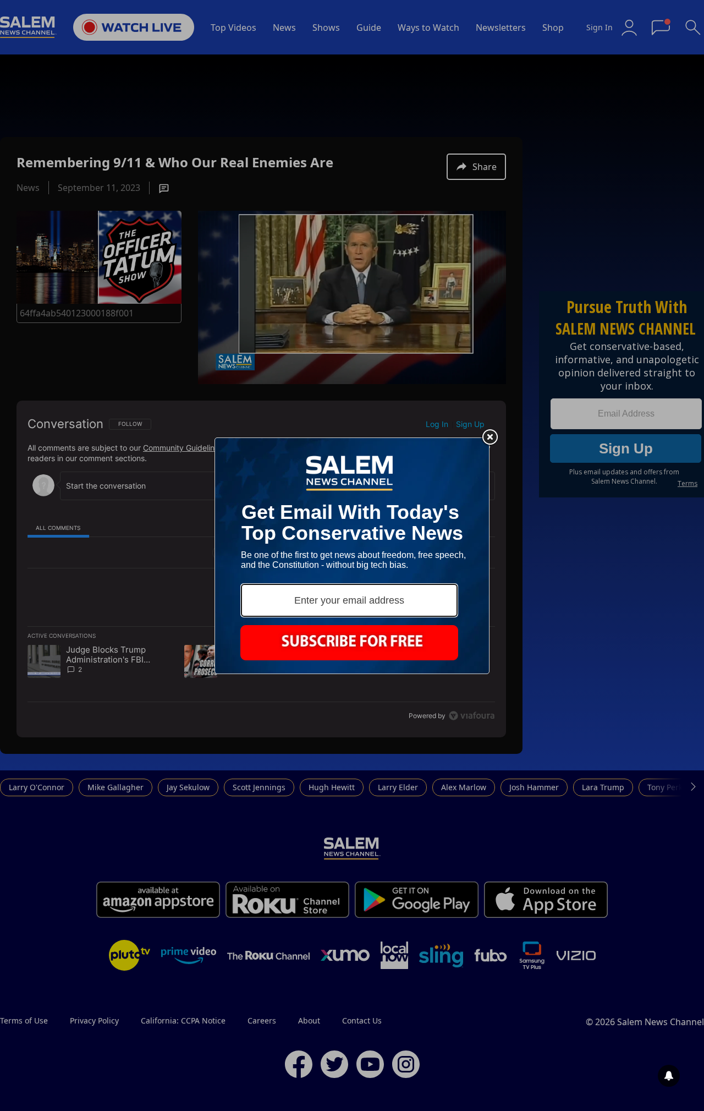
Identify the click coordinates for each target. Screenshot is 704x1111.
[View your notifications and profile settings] (669, 1076)
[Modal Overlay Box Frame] (352, 555)
